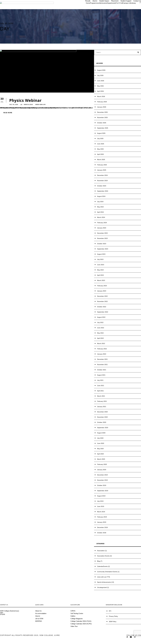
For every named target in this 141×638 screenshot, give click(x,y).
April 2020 (100, 454)
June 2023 (100, 264)
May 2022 (100, 333)
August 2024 (101, 196)
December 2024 (102, 175)
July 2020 (100, 438)
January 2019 (101, 522)
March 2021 (101, 396)
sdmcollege (28, 104)
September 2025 (102, 128)
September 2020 (102, 427)
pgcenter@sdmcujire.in (8, 621)
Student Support (125, 1)
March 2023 (101, 280)
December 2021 (102, 359)
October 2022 (101, 307)
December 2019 (102, 475)
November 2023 (102, 238)
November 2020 (102, 417)
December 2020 (102, 412)
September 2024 (102, 191)
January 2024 (101, 228)
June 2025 (100, 144)
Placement (114, 1)
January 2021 (101, 406)
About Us (38, 611)
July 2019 (100, 501)
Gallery (72, 616)
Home (88, 3)
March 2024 (101, 217)
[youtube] (131, 637)
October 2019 (101, 485)
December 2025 (102, 112)
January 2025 (101, 170)
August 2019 (101, 496)
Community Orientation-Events (107, 571)
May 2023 (100, 270)
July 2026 (100, 75)
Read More (7, 112)
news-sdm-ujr (40, 104)
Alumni (94, 1)
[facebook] (127, 637)
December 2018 (102, 527)
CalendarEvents (102, 566)
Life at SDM (39, 618)
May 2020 (100, 448)
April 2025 (100, 154)
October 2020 (101, 422)
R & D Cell (119, 3)
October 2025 (101, 123)
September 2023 (102, 249)
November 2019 (102, 480)
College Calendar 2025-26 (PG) (81, 624)
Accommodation (40, 613)
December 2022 (102, 296)
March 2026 (101, 96)
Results (87, 1)
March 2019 (101, 511)
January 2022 (101, 354)
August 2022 (101, 317)
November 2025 (102, 117)
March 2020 (101, 459)
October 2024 (101, 186)
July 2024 (100, 201)
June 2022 (100, 328)
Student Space (104, 1)
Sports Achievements (104, 582)
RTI (110, 611)
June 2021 (100, 385)
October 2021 (101, 370)
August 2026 (101, 70)
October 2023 (101, 243)
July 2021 (100, 380)
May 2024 (100, 207)
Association (101, 550)
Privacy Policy (113, 616)
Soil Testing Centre (76, 613)
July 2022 (100, 322)
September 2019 (102, 490)
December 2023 (102, 233)
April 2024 (100, 212)
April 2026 (100, 91)
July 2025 (100, 138)
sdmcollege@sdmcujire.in (8, 619)
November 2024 (102, 180)
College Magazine (76, 618)
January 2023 (101, 291)
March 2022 (101, 343)
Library (133, 3)
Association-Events (103, 556)
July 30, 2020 (13, 104)
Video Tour (74, 626)
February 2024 (102, 222)
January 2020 (101, 469)
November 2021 (102, 364)
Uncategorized (102, 587)
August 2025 (101, 133)
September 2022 (102, 312)
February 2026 (102, 102)
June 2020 (100, 443)
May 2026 (100, 86)
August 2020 (101, 433)
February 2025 (102, 165)
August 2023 (101, 254)
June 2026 (100, 81)
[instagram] (135, 637)
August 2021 (101, 375)
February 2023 (102, 285)
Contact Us (137, 1)
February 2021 (102, 401)
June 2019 (100, 506)
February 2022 (102, 349)
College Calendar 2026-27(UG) (80, 621)
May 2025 (100, 149)
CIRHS (72, 611)
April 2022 (100, 338)
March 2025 (101, 159)
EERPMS (38, 621)
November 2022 (102, 301)
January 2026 (101, 107)
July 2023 (100, 259)
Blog (98, 561)
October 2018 (101, 533)
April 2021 (100, 391)
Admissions (103, 3)
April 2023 (100, 275)
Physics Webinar (25, 100)
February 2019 (102, 517)
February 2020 (102, 464)
